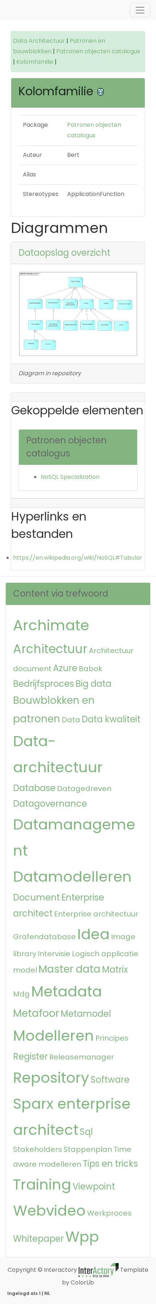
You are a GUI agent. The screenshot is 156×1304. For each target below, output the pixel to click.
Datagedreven (84, 788)
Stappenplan (87, 1149)
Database (34, 788)
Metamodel (86, 1014)
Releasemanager (81, 1057)
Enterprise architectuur (96, 914)
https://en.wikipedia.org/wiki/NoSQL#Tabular (77, 557)
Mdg (21, 994)
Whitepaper (38, 1239)
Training (42, 1184)
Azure (65, 668)
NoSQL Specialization (70, 477)
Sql (86, 1132)
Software (110, 1080)
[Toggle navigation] (140, 10)
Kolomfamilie (35, 62)
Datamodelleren (72, 876)
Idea (93, 934)
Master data (69, 969)
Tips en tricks (110, 1164)
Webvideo (49, 1210)
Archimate (51, 625)
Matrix (115, 969)
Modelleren (53, 1035)
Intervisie (54, 954)
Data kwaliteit (111, 719)
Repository (51, 1077)
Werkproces (109, 1213)
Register (30, 1056)
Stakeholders (37, 1149)
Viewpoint (94, 1186)
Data (71, 720)
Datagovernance (50, 804)
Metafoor (36, 1013)
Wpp (82, 1236)
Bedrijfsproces (43, 684)
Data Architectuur (39, 41)
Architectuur (50, 648)
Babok (90, 669)
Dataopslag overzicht (64, 253)
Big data (93, 684)
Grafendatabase (44, 937)
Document (36, 897)
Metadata (66, 991)
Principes (111, 1038)
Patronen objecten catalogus (98, 51)
